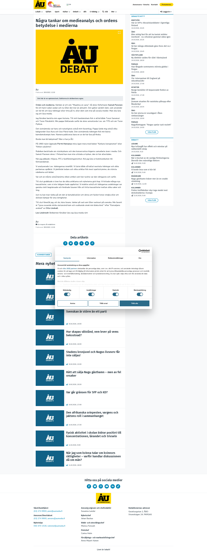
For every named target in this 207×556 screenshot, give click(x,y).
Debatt (75, 12)
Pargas (134, 64)
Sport (57, 12)
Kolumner (135, 155)
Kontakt (154, 4)
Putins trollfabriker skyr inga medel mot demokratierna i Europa (149, 193)
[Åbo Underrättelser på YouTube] (107, 486)
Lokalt (38, 12)
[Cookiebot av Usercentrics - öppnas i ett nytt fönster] (140, 251)
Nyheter (135, 87)
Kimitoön (135, 20)
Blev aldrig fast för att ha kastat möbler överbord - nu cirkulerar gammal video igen (150, 37)
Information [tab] (91, 258)
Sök (106, 12)
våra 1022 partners (70, 268)
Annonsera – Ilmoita (141, 4)
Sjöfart (48, 12)
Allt (85, 12)
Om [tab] (140, 258)
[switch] (91, 294)
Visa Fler (152, 132)
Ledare (134, 144)
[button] (166, 11)
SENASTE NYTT (138, 16)
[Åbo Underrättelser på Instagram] (101, 486)
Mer (112, 12)
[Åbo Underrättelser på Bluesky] (95, 486)
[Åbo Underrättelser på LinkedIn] (113, 486)
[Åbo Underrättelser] (103, 498)
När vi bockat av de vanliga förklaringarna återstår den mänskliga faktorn (150, 160)
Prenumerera (166, 5)
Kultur (65, 12)
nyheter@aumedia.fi (56, 526)
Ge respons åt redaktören (46, 224)
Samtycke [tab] (67, 258)
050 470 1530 (40, 526)
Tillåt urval (103, 303)
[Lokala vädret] (67, 4)
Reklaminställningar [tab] (115, 258)
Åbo (133, 32)
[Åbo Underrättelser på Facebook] (89, 486)
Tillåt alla (134, 303)
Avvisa (72, 303)
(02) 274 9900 (40, 511)
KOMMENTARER (43, 255)
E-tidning (93, 12)
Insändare (136, 176)
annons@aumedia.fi (56, 518)
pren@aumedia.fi (55, 511)
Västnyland (137, 55)
